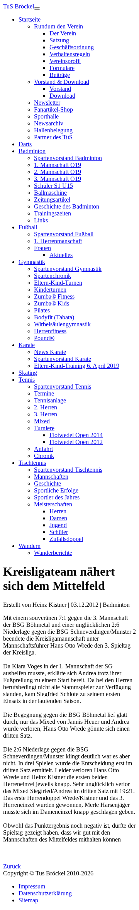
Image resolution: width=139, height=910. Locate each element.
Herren (57, 511)
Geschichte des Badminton (66, 206)
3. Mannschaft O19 (57, 178)
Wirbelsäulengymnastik (62, 324)
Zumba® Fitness (54, 296)
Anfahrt (43, 449)
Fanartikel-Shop (53, 109)
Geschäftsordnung (71, 47)
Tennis (27, 379)
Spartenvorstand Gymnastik (68, 268)
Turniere (44, 428)
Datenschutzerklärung (45, 893)
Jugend (58, 525)
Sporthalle (46, 116)
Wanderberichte (53, 552)
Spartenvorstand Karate (62, 359)
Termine (44, 393)
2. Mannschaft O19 (57, 172)
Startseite (30, 19)
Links (41, 220)
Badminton (32, 151)
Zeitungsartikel (52, 199)
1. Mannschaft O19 (57, 165)
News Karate (50, 352)
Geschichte (47, 483)
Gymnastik (32, 262)
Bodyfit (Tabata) (54, 317)
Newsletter (47, 102)
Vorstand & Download (61, 81)
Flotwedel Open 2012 (76, 442)
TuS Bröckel (18, 6)
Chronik (44, 455)
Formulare (62, 68)
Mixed (42, 421)
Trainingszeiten (52, 213)
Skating (28, 372)
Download (62, 95)
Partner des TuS (53, 137)
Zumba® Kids (51, 303)
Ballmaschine (50, 192)
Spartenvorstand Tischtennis (68, 469)
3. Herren (45, 414)
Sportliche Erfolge (56, 490)
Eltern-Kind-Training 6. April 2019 (76, 365)
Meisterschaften (53, 504)
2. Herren (45, 407)
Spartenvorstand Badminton (68, 158)
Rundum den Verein (58, 26)
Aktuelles (61, 255)
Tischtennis (32, 462)
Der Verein (62, 33)
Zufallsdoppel (66, 539)
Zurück (12, 866)
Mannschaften (51, 476)
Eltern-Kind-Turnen (58, 282)
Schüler (58, 532)
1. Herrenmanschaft (58, 241)
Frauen (42, 248)
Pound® (44, 338)
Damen (58, 518)
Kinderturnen (50, 289)
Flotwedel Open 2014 (76, 435)
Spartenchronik (52, 275)
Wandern (30, 546)
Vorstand (60, 88)
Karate (27, 345)
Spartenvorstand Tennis (62, 386)
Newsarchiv (48, 123)
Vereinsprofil (65, 61)
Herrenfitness (50, 331)
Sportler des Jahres (57, 497)
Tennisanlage (50, 400)
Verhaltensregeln (69, 54)
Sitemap (28, 900)
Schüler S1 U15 (53, 185)
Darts (25, 144)
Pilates (42, 310)
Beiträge (59, 75)
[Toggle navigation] (37, 8)
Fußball (28, 227)
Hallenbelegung (53, 130)
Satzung (59, 40)
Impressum (32, 886)
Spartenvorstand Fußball (63, 234)
